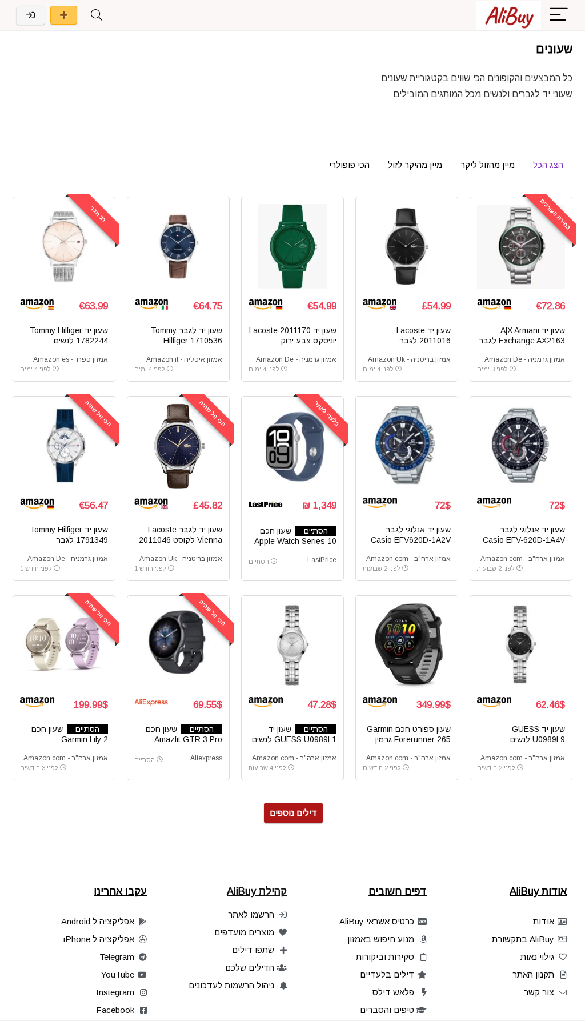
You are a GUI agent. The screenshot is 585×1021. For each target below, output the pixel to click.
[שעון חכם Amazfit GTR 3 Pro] (178, 645)
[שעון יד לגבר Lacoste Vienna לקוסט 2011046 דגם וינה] (178, 446)
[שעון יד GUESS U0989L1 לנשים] (292, 645)
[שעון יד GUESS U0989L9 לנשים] (521, 645)
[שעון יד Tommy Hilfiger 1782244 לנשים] (64, 247)
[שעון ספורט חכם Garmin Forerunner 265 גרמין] (407, 645)
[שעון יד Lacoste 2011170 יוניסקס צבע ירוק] (292, 247)
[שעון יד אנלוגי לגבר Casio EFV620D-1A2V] (407, 446)
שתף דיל (63, 15)
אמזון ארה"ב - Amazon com (522, 559)
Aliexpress (206, 758)
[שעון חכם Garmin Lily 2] (64, 645)
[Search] (96, 15)
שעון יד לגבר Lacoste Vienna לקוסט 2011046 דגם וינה (180, 540)
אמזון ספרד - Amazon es (70, 359)
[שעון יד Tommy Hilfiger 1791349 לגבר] (64, 446)
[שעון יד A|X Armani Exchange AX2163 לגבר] (521, 247)
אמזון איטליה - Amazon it (184, 359)
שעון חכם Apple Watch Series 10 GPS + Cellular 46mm (295, 541)
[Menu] (558, 15)
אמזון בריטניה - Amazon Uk (409, 359)
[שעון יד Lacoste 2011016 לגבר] (407, 247)
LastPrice (321, 560)
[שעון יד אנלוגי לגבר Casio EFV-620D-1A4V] (521, 446)
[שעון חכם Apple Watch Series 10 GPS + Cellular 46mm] (292, 446)
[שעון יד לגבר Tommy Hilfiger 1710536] (178, 247)
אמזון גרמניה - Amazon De (524, 359)
